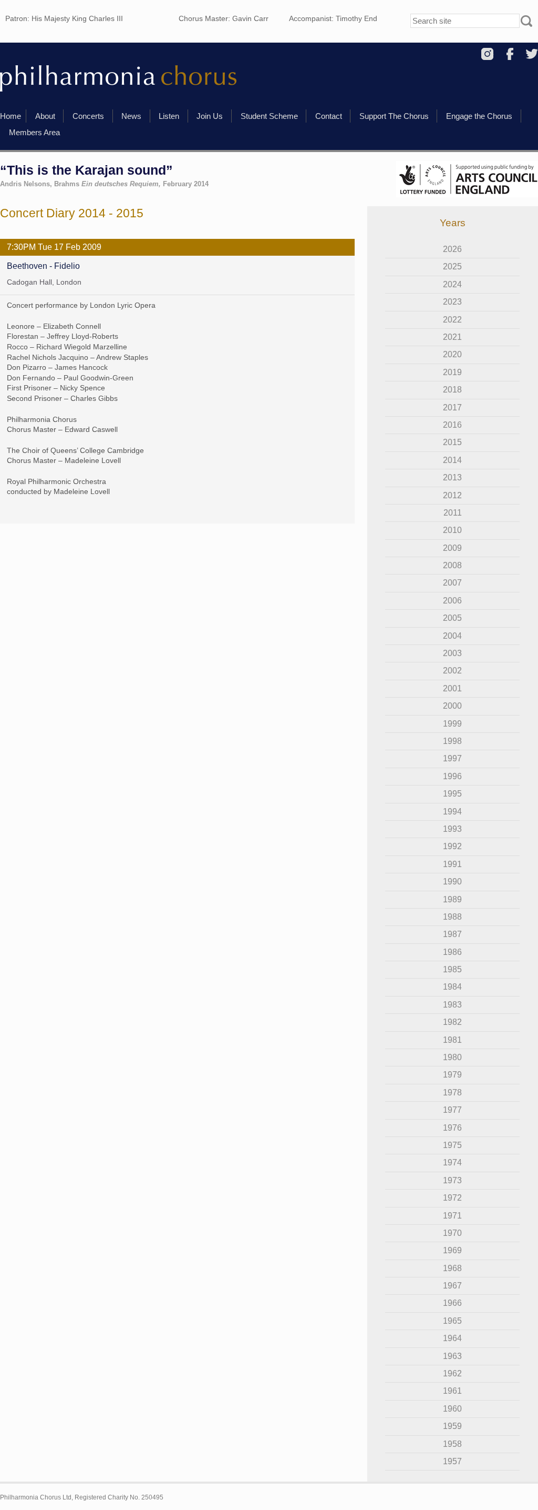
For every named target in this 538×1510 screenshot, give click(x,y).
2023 (452, 301)
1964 (452, 1338)
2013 (452, 477)
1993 (452, 828)
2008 (452, 565)
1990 (452, 881)
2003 (452, 653)
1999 (452, 723)
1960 (452, 1408)
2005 (452, 617)
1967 (452, 1285)
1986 (452, 952)
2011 (452, 512)
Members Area (34, 132)
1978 (452, 1092)
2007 (452, 582)
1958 (452, 1443)
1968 (452, 1268)
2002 (452, 670)
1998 (452, 741)
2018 (452, 389)
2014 (452, 460)
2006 (452, 600)
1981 (452, 1039)
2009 (452, 547)
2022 (452, 319)
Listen (169, 116)
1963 (452, 1356)
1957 (452, 1461)
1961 (452, 1390)
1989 (452, 899)
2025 (452, 266)
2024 (452, 284)
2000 (452, 705)
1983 (452, 1004)
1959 (452, 1426)
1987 (452, 934)
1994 (452, 811)
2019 (452, 372)
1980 (452, 1057)
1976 (452, 1127)
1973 (452, 1180)
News (131, 116)
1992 (452, 846)
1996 (452, 776)
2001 (452, 688)
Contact (328, 116)
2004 (452, 635)
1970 (452, 1233)
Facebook (509, 54)
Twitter (532, 54)
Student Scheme (269, 116)
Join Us (209, 116)
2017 (452, 407)
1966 (452, 1302)
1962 (452, 1373)
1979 (452, 1074)
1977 (452, 1109)
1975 (452, 1145)
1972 (452, 1197)
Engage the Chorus (479, 116)
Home (10, 116)
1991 (452, 864)
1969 (452, 1250)
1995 (452, 793)
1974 (452, 1162)
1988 (452, 916)
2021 (452, 337)
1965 (452, 1320)
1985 (452, 969)
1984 (452, 986)
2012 (452, 495)
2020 (452, 354)
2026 (452, 249)
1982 (452, 1022)
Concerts (88, 116)
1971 (452, 1215)
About (45, 116)
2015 (452, 442)
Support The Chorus (394, 116)
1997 (452, 758)
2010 (452, 530)
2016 (452, 424)
